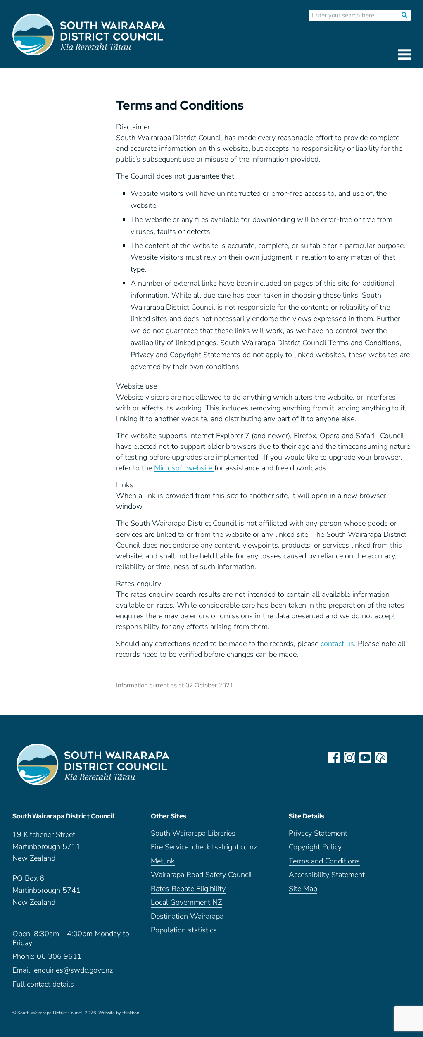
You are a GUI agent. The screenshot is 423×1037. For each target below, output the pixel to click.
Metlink (163, 861)
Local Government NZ (186, 902)
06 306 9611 (59, 956)
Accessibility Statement (327, 875)
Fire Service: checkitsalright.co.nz (204, 847)
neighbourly (381, 757)
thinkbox (130, 1013)
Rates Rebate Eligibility (188, 889)
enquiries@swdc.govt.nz (73, 970)
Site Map (303, 889)
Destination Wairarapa (187, 916)
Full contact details (43, 984)
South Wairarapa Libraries (193, 833)
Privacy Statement (318, 833)
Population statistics (184, 930)
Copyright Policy (315, 847)
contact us (337, 643)
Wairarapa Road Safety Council (201, 875)
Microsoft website (184, 468)
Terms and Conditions (324, 861)
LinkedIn (396, 757)
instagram (349, 757)
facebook (334, 757)
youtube (365, 757)
